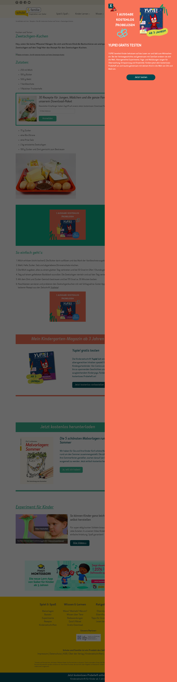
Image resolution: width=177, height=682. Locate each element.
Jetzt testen (141, 77)
